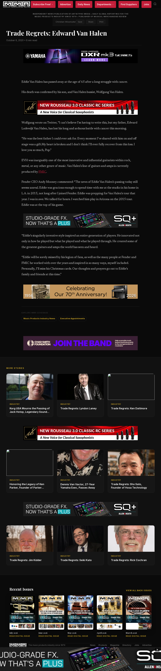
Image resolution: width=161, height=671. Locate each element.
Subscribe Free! (42, 4)
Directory (126, 645)
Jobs (146, 4)
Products (103, 645)
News (92, 645)
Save (80, 22)
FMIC (42, 171)
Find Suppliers (129, 4)
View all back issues (139, 590)
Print (101, 22)
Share (90, 22)
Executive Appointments (72, 318)
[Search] (155, 4)
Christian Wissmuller (66, 21)
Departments (104, 4)
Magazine (114, 645)
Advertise (65, 4)
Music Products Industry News (39, 318)
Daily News (84, 4)
